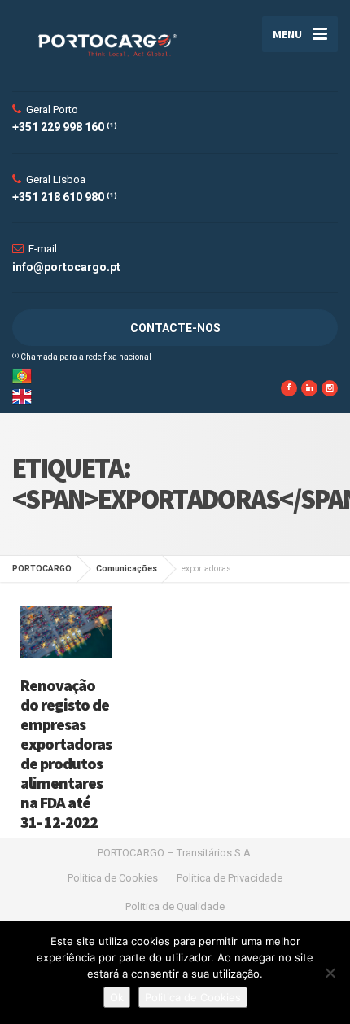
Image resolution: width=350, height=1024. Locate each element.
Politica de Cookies (113, 878)
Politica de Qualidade (175, 906)
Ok (117, 997)
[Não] (330, 973)
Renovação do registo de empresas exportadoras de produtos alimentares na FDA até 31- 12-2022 (66, 753)
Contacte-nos (175, 328)
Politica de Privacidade (229, 878)
